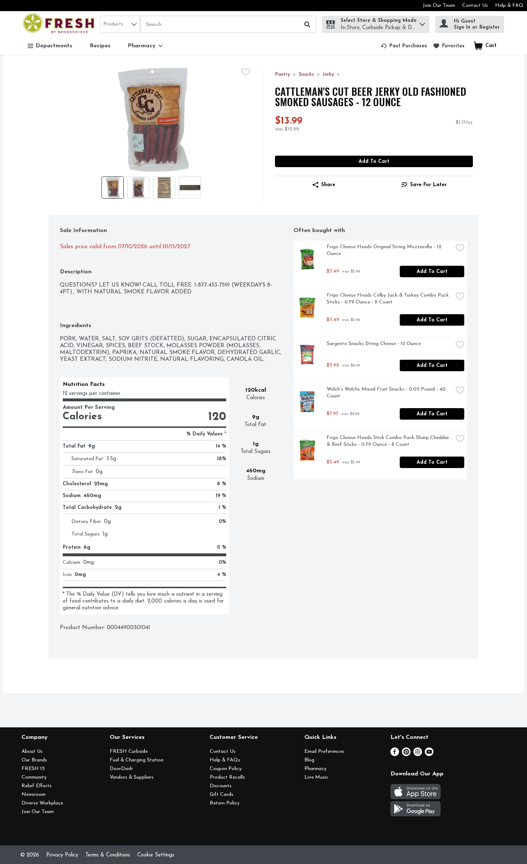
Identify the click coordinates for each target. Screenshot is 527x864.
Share (328, 185)
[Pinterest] (406, 754)
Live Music (316, 777)
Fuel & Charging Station (136, 760)
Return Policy (224, 803)
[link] (404, 46)
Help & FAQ (509, 5)
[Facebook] (394, 754)
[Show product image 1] (112, 187)
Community (34, 777)
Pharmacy (315, 768)
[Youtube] (429, 754)
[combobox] (120, 24)
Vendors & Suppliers (131, 777)
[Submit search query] (307, 24)
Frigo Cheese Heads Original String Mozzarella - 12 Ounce (385, 250)
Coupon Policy (226, 768)
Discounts (221, 786)
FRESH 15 (33, 768)
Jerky (328, 74)
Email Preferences (324, 751)
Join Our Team (439, 5)
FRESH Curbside (129, 751)
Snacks (306, 74)
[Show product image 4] (190, 187)
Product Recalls (227, 777)
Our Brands (34, 760)
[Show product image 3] (164, 187)
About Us (32, 751)
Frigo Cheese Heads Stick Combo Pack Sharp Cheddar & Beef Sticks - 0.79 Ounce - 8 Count (389, 441)
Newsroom (34, 794)
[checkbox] (245, 72)
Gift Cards (221, 794)
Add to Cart (374, 161)
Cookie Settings (155, 855)
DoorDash (121, 768)
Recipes (100, 46)
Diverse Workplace (42, 803)
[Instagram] (417, 754)
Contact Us (475, 5)
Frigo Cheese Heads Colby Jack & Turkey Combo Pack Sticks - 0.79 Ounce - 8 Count (388, 299)
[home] (60, 24)
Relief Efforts (37, 786)
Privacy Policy (62, 855)
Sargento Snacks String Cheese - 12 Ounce (374, 343)
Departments (53, 46)
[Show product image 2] (138, 187)
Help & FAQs (225, 760)
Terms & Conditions (107, 855)
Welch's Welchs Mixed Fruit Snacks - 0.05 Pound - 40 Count (387, 393)
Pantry (282, 74)
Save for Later (428, 185)
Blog (309, 760)
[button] (422, 22)
